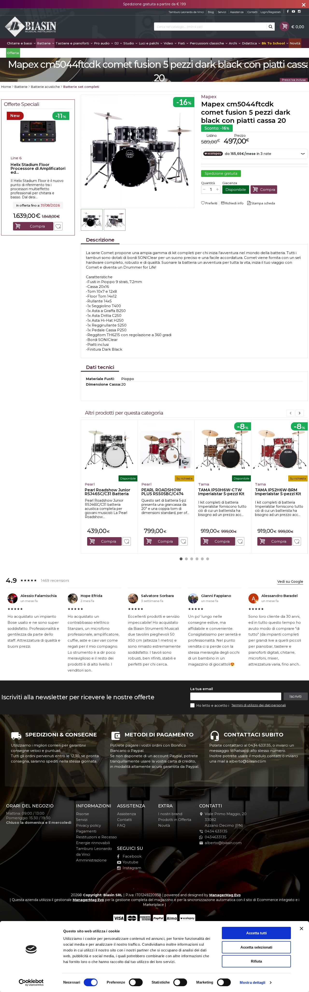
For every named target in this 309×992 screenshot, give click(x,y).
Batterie (44, 43)
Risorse (82, 814)
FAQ (121, 825)
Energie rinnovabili (93, 842)
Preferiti (211, 203)
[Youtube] (293, 11)
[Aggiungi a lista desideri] (126, 541)
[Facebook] (287, 11)
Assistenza (237, 12)
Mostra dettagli (253, 982)
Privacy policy (88, 825)
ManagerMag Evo (225, 895)
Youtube (130, 862)
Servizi (222, 12)
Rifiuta (256, 961)
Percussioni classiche (207, 43)
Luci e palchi (149, 43)
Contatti (252, 12)
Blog (211, 12)
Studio (129, 43)
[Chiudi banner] (301, 928)
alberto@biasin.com (223, 842)
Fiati (182, 43)
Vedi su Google (290, 581)
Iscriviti (295, 696)
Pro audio (102, 43)
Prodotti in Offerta (174, 819)
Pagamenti (86, 831)
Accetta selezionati (256, 947)
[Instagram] (299, 11)
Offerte (13, 53)
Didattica (250, 43)
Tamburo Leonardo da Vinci (186, 12)
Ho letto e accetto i (213, 705)
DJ (116, 43)
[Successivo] (299, 413)
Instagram (132, 868)
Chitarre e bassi (20, 43)
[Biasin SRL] (31, 27)
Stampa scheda (263, 203)
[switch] (135, 982)
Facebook (132, 856)
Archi (233, 43)
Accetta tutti (256, 933)
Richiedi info (232, 203)
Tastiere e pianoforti (73, 43)
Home (6, 87)
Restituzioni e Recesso (96, 837)
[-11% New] (38, 152)
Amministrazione (91, 860)
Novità (295, 43)
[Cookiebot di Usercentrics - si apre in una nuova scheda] (31, 982)
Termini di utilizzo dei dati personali (259, 705)
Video (169, 43)
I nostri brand (170, 814)
